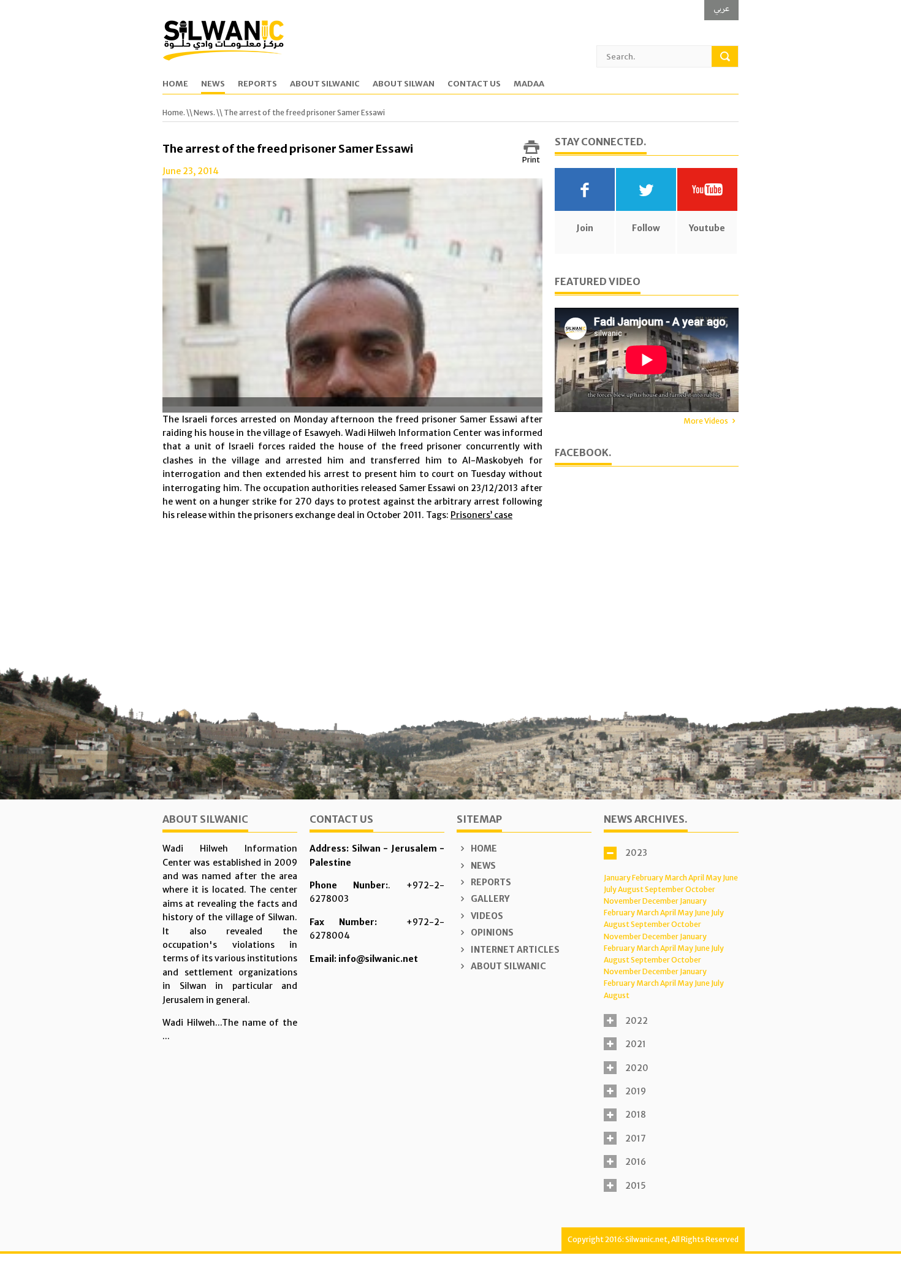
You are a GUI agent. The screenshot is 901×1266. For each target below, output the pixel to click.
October (700, 889)
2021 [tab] (635, 1044)
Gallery (489, 898)
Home (175, 84)
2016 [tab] (635, 1161)
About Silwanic (325, 84)
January (617, 877)
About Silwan (404, 84)
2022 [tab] (636, 1020)
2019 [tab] (635, 1091)
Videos (486, 915)
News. (204, 112)
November (622, 901)
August (631, 889)
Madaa (529, 84)
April (696, 877)
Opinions (491, 932)
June (730, 877)
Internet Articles (514, 949)
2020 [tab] (636, 1067)
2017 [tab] (635, 1138)
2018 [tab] (635, 1114)
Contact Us (474, 84)
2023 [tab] (636, 852)
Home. (173, 112)
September (664, 889)
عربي (721, 8)
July (610, 889)
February (647, 877)
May (713, 877)
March (675, 877)
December (660, 901)
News (213, 84)
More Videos (705, 420)
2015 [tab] (635, 1185)
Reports (257, 84)
